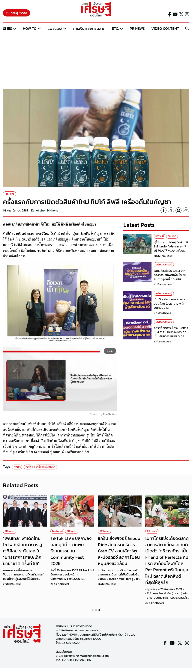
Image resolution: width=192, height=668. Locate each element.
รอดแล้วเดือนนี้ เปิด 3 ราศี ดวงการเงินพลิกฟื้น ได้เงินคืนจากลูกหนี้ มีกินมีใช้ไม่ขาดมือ (170, 276)
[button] (93, 610)
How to (30, 28)
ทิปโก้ (28, 467)
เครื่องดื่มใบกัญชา (45, 467)
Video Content (165, 28)
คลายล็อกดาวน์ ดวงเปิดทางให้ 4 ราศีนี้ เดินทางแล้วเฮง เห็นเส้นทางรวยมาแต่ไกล (171, 332)
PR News (137, 28)
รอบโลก (172, 236)
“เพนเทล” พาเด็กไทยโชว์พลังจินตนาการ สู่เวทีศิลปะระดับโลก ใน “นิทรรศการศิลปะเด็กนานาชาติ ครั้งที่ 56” (22, 551)
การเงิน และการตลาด (89, 28)
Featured (57, 531)
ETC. (115, 28)
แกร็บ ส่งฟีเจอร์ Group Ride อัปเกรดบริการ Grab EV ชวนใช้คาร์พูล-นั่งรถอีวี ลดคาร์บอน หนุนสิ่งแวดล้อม (119, 551)
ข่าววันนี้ (159, 236)
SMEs (7, 28)
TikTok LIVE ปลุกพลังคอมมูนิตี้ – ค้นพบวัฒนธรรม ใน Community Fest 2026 (71, 551)
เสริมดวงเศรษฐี (163, 265)
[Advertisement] (96, 60)
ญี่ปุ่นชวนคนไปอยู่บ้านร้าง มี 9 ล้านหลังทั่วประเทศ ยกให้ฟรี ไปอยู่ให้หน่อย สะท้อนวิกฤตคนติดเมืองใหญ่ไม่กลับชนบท (171, 250)
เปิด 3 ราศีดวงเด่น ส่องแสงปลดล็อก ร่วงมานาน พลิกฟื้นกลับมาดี (170, 303)
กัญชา (17, 467)
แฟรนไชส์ (55, 28)
